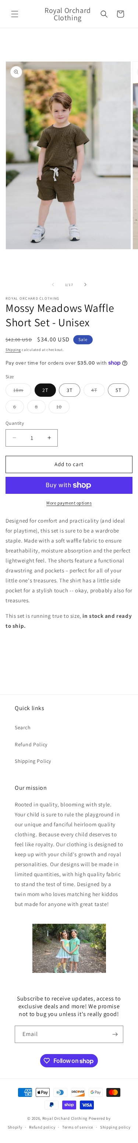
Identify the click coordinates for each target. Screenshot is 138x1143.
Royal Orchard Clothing (65, 1118)
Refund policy (42, 1127)
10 (63, 408)
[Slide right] (85, 284)
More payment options (69, 503)
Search (23, 727)
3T (69, 390)
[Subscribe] (115, 1034)
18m (22, 391)
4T (98, 391)
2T (45, 390)
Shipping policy (115, 1127)
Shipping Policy (33, 761)
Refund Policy (31, 744)
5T (118, 390)
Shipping (13, 349)
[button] (15, 14)
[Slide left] (53, 284)
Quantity (15, 423)
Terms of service (77, 1127)
